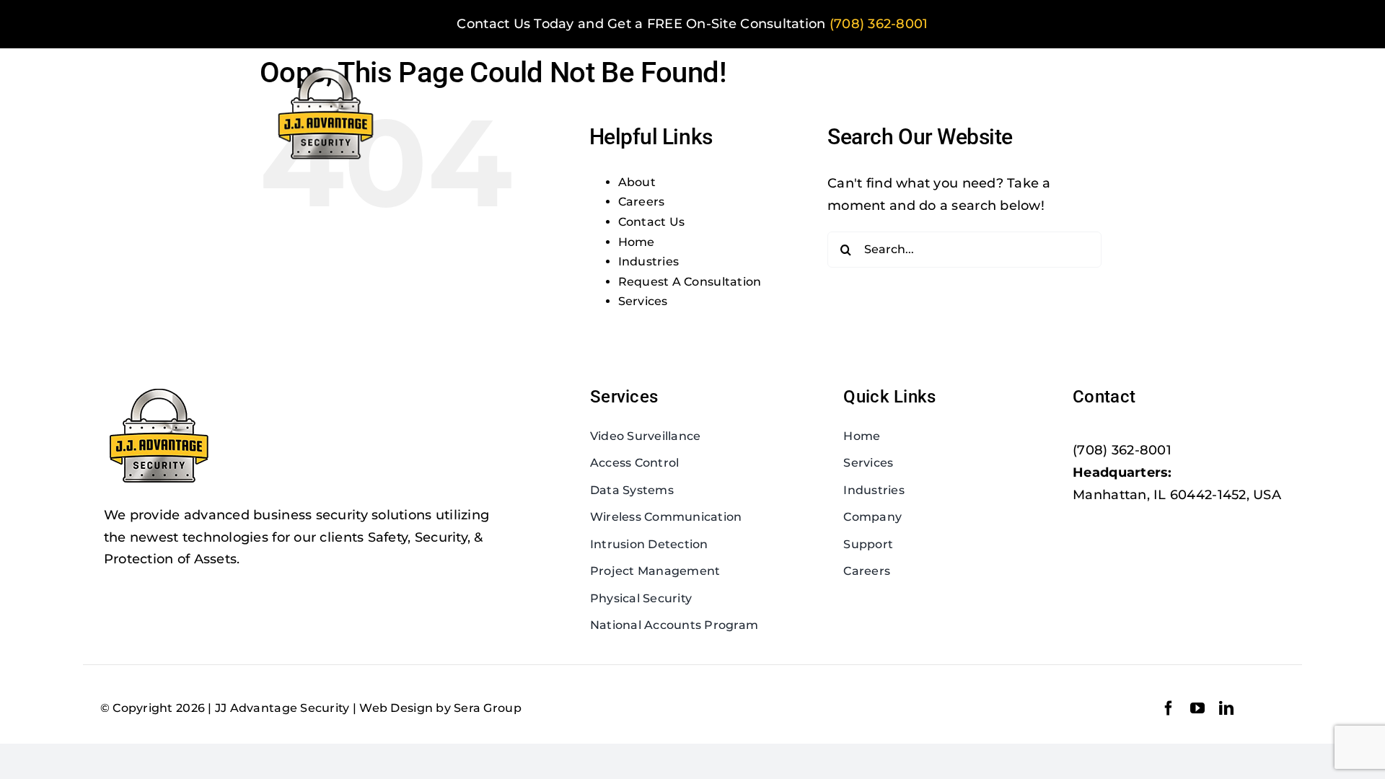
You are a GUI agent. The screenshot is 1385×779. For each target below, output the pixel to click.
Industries (649, 261)
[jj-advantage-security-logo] (327, 69)
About (637, 182)
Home (636, 242)
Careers (641, 201)
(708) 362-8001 (879, 24)
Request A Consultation (690, 282)
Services (643, 301)
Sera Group (488, 708)
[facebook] (1168, 708)
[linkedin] (1226, 708)
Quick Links (889, 397)
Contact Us (651, 222)
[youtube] (1197, 708)
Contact (1104, 397)
